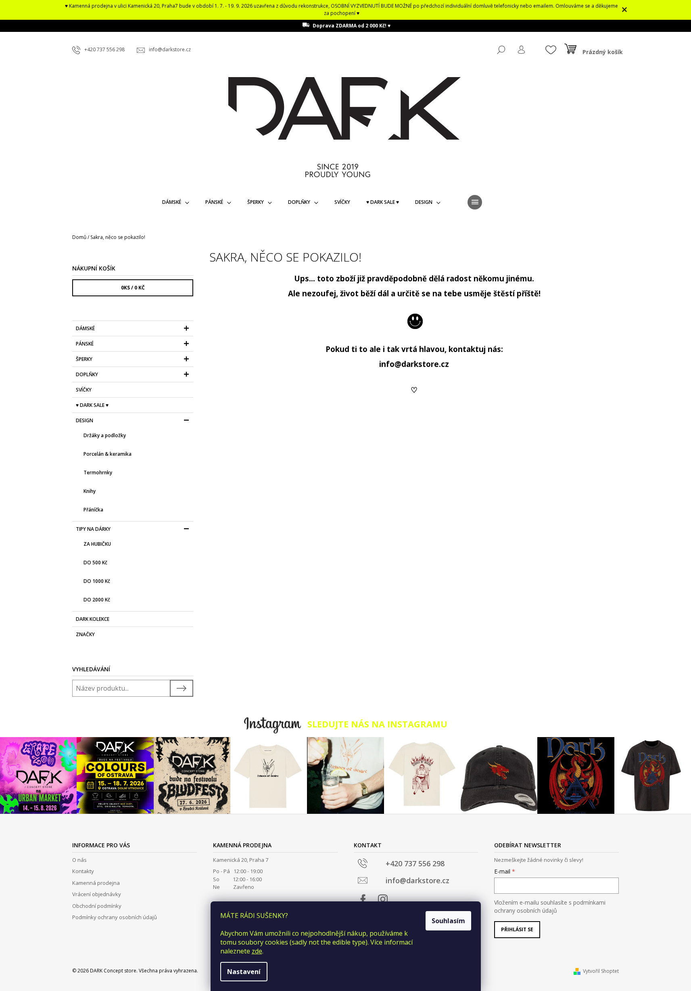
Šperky (84, 359)
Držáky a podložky (105, 435)
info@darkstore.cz (414, 364)
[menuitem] (175, 202)
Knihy (90, 491)
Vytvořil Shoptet (601, 971)
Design (84, 420)
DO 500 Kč (95, 562)
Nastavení (244, 971)
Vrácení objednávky (96, 894)
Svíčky (84, 389)
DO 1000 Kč (97, 581)
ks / (133, 287)
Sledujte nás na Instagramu (377, 724)
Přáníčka (93, 509)
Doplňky (87, 374)
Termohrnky (98, 472)
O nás (79, 859)
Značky (85, 634)
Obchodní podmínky (96, 905)
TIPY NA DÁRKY (93, 529)
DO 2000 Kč (97, 599)
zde (257, 951)
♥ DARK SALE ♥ (92, 405)
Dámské (85, 328)
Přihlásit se (517, 929)
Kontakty (83, 871)
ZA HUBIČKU (97, 544)
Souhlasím (448, 920)
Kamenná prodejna (96, 882)
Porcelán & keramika (108, 453)
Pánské (85, 343)
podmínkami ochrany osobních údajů (549, 906)
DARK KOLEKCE (92, 619)
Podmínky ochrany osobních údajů (114, 917)
